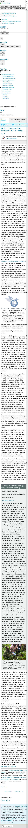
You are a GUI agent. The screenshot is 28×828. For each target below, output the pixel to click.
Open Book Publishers (11, 138)
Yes (4, 800)
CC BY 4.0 (22, 774)
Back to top (3, 787)
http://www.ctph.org (8, 500)
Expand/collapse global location (26, 124)
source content (15, 779)
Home (8, 124)
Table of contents (7, 142)
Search (3, 826)
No (9, 800)
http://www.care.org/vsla (8, 766)
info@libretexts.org (8, 822)
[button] (5, 96)
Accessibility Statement (6, 820)
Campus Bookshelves (20, 124)
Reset (2, 44)
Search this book (4, 28)
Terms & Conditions (20, 818)
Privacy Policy (11, 818)
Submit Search (4, 33)
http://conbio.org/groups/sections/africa (13, 261)
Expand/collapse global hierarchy (2, 125)
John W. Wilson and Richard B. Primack (12, 777)
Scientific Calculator (8, 85)
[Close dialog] (1, 112)
